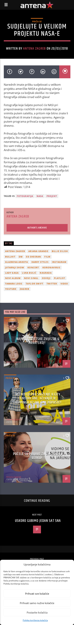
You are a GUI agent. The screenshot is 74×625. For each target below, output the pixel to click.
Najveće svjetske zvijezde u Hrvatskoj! (37, 341)
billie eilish (60, 251)
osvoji (46, 278)
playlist (59, 278)
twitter (52, 283)
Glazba (10, 320)
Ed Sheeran (33, 256)
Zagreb (24, 289)
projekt (52, 196)
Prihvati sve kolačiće (37, 593)
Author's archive (37, 228)
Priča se (37, 21)
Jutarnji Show (14, 267)
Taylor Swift (34, 283)
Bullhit (10, 256)
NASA (40, 196)
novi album (13, 278)
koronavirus (51, 267)
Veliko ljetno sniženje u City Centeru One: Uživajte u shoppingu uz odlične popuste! (37, 398)
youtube (10, 289)
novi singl (31, 278)
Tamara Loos (13, 283)
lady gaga (12, 272)
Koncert (33, 267)
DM (21, 256)
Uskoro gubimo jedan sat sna (38, 521)
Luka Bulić (29, 272)
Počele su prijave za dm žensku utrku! (38, 456)
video (64, 283)
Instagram (59, 262)
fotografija (25, 196)
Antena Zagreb (34, 48)
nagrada (45, 272)
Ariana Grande (38, 251)
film (47, 256)
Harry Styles (40, 262)
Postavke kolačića (37, 612)
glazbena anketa (16, 262)
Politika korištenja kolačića (35, 620)
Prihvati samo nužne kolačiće (37, 603)
